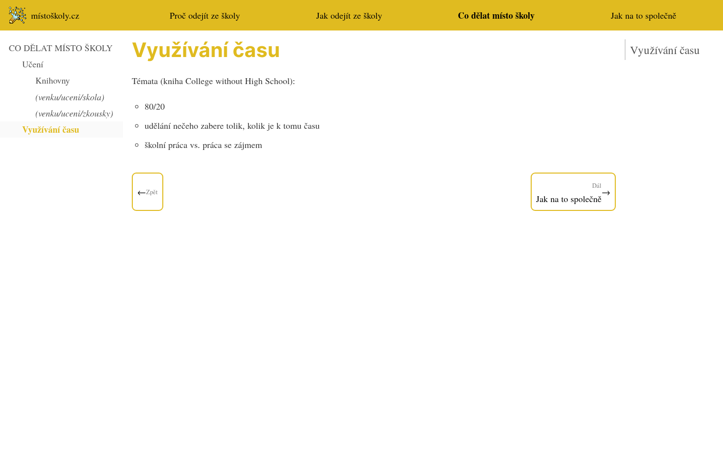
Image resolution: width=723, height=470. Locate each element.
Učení (32, 64)
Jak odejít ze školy (349, 15)
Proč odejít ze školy (205, 15)
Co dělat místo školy (496, 15)
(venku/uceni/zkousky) (74, 113)
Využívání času (50, 129)
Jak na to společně (643, 15)
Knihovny (52, 80)
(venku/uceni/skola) (69, 97)
